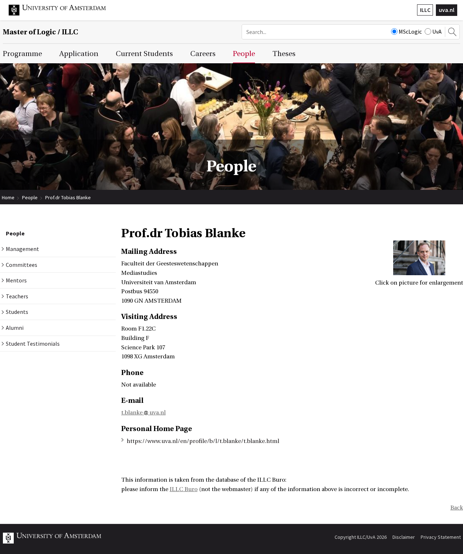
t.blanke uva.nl (143, 412)
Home (8, 197)
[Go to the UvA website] (63, 13)
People (30, 197)
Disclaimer (403, 537)
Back (456, 507)
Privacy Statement (441, 537)
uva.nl (446, 9)
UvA (437, 31)
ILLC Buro (183, 489)
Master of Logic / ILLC (40, 32)
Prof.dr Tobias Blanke (68, 197)
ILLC (425, 9)
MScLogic (410, 31)
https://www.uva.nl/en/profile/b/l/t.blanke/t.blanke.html (203, 441)
